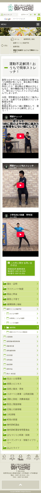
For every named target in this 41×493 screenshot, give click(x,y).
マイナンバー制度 (15, 289)
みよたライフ (13, 448)
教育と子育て (13, 299)
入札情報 (11, 414)
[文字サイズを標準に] (35, 14)
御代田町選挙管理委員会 (18, 430)
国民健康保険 (11, 350)
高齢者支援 (10, 346)
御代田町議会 (13, 424)
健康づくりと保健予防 (21, 43)
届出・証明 (12, 284)
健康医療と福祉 (29, 39)
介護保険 (10, 337)
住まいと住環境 (14, 378)
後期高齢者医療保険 (13, 341)
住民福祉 (10, 360)
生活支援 (10, 355)
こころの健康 (14, 323)
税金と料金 (12, 294)
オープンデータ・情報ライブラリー (21, 441)
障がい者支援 (11, 374)
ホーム (16, 39)
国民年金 (10, 369)
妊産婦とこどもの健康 (17, 318)
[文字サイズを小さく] (31, 14)
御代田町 (17, 491)
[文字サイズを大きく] (39, 14)
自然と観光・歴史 (15, 389)
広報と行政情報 (14, 409)
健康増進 (16, 46)
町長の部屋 (12, 419)
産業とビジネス (14, 383)
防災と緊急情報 (14, 404)
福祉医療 (10, 364)
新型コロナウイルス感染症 (18, 332)
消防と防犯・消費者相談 (18, 399)
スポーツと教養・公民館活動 (20, 394)
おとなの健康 (14, 313)
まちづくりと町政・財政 (18, 435)
